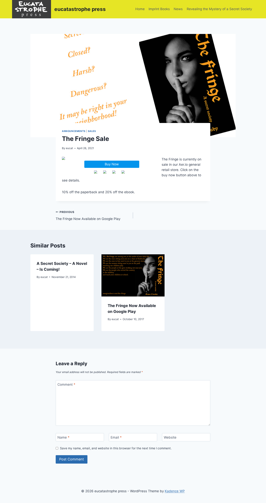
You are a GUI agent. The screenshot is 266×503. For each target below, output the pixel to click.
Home (140, 9)
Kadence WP (175, 491)
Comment (66, 384)
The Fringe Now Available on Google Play (88, 215)
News (178, 9)
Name (63, 437)
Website (170, 437)
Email (116, 437)
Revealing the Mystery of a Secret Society (219, 9)
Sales (92, 131)
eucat (69, 148)
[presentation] (133, 275)
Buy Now (112, 164)
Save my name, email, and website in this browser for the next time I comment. (116, 448)
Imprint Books (159, 9)
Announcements (73, 131)
